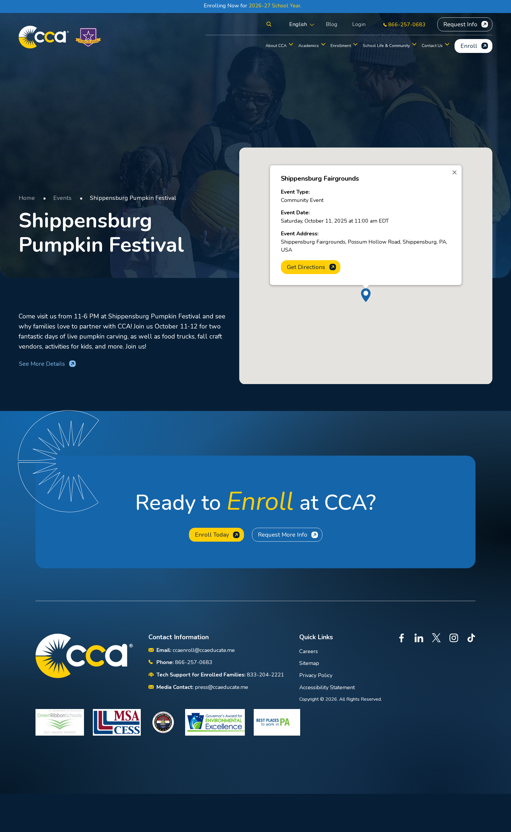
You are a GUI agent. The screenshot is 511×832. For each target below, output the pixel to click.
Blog (331, 24)
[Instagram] (453, 639)
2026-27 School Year (274, 5)
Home (27, 198)
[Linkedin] (419, 639)
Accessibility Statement (327, 687)
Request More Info (282, 535)
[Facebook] (401, 639)
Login (359, 24)
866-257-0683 (407, 24)
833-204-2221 (265, 674)
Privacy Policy (315, 675)
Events (62, 198)
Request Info (460, 24)
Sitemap (309, 663)
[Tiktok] (471, 639)
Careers (308, 651)
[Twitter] (436, 639)
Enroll (468, 46)
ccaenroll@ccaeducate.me (204, 650)
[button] (268, 24)
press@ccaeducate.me (221, 687)
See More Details (42, 364)
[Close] (454, 172)
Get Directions (306, 267)
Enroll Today (212, 535)
